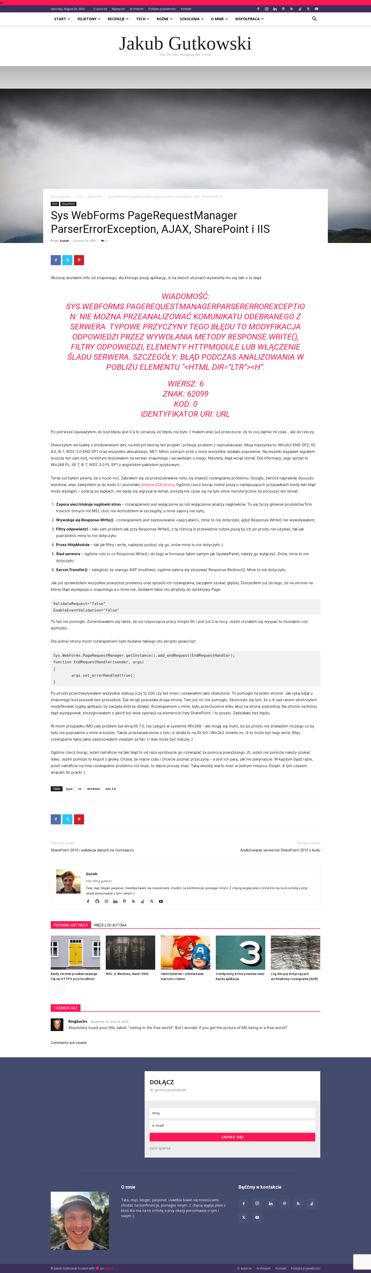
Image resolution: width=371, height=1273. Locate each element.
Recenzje (116, 18)
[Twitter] (308, 8)
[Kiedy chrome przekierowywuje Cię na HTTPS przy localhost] (75, 953)
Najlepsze (118, 9)
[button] (314, 19)
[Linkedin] (275, 8)
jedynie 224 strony (157, 484)
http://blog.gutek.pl (99, 881)
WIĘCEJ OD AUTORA (110, 925)
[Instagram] (266, 8)
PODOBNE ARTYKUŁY (71, 925)
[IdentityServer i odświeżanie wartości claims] (185, 953)
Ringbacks (77, 1021)
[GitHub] (99, 902)
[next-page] (62, 989)
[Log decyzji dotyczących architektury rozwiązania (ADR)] (295, 953)
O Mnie (217, 18)
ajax (69, 789)
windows (93, 789)
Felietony (86, 18)
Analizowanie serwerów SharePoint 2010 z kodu (280, 850)
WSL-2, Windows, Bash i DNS (127, 974)
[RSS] (291, 8)
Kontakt (186, 9)
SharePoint (95, 196)
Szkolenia (190, 18)
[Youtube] (316, 8)
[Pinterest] (283, 8)
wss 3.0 (110, 789)
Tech (140, 18)
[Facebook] (258, 8)
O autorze (100, 9)
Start (60, 18)
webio (108, 1268)
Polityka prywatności (162, 9)
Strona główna (61, 196)
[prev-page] (54, 989)
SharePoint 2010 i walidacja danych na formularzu (92, 850)
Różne (163, 18)
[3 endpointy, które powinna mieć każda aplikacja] (240, 953)
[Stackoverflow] (300, 8)
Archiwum (137, 9)
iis (80, 789)
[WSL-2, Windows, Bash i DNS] (130, 953)
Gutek (64, 240)
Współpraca (247, 18)
